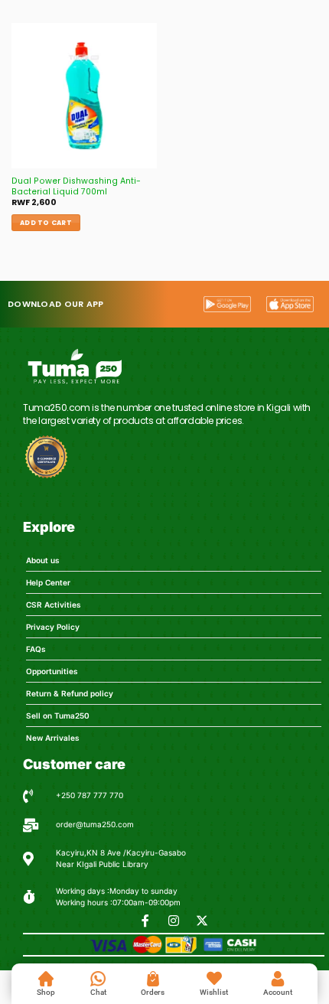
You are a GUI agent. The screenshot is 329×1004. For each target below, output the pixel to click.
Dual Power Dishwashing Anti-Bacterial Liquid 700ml (76, 186)
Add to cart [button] (46, 222)
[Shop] (46, 979)
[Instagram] (173, 920)
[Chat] (98, 979)
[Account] (278, 979)
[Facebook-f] (145, 920)
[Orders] (153, 979)
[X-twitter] (202, 920)
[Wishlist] (214, 979)
